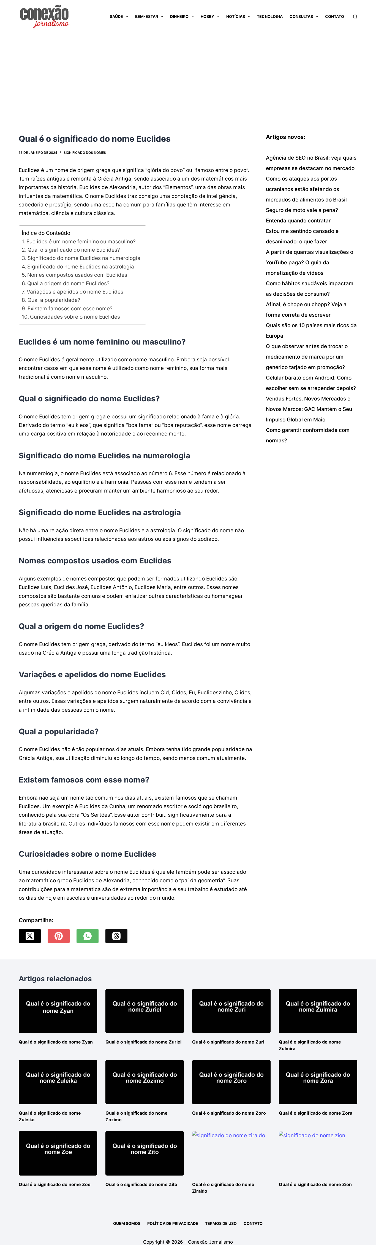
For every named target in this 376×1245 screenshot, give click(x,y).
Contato (334, 16)
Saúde (116, 16)
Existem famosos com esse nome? (70, 308)
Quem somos (126, 1223)
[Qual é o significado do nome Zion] (318, 1153)
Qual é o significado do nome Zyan (56, 1042)
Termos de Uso (221, 1223)
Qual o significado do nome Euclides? (74, 250)
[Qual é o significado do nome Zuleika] (58, 1082)
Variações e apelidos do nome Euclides (75, 292)
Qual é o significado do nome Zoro (229, 1113)
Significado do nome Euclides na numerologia (84, 258)
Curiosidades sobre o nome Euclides (75, 317)
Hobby (207, 16)
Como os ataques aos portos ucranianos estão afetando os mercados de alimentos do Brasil (306, 189)
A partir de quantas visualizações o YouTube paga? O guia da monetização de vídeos (309, 262)
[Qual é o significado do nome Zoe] (58, 1153)
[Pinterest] (59, 936)
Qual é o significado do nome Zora (315, 1113)
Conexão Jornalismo (210, 1242)
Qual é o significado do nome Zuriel (143, 1042)
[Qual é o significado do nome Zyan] (58, 1011)
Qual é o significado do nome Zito (141, 1184)
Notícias (235, 16)
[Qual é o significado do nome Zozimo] (144, 1082)
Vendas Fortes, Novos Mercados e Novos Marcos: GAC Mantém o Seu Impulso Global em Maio (309, 409)
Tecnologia (270, 16)
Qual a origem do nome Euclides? (68, 283)
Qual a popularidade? (54, 300)
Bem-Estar (146, 16)
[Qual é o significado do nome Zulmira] (318, 1011)
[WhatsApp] (88, 936)
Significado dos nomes (85, 152)
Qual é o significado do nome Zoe (55, 1184)
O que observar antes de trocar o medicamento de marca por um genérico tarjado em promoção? (307, 356)
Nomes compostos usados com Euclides (77, 275)
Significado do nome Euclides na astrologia (80, 266)
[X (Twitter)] (30, 936)
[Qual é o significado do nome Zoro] (231, 1082)
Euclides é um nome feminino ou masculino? (81, 241)
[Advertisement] (188, 74)
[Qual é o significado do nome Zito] (144, 1153)
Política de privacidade (172, 1223)
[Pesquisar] (355, 17)
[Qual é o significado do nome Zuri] (231, 1011)
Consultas (301, 16)
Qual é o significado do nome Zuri (228, 1042)
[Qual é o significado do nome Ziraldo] (231, 1153)
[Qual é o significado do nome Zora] (318, 1082)
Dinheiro (179, 16)
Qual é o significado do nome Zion (315, 1184)
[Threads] (116, 936)
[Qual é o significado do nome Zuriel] (144, 1011)
